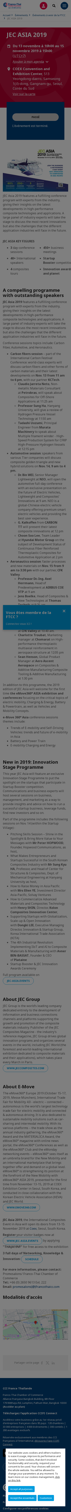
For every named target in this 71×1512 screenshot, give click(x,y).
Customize (46, 1498)
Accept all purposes (21, 1489)
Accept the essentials (22, 1498)
